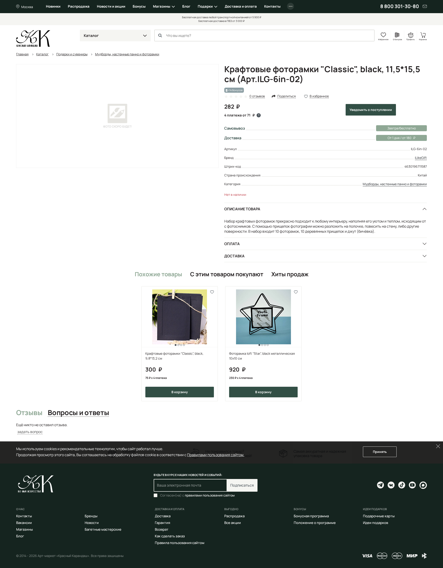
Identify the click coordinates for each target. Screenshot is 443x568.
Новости (92, 522)
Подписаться (242, 485)
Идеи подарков (375, 522)
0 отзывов (257, 96)
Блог (186, 6)
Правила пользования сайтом (179, 542)
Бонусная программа (311, 516)
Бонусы (139, 6)
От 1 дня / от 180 (393, 138)
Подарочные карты (379, 516)
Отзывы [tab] (29, 413)
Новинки (53, 6)
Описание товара (242, 208)
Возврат (161, 529)
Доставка (234, 256)
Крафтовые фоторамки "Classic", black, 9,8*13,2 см (174, 355)
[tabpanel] (221, 428)
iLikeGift (421, 157)
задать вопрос (30, 431)
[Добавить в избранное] (212, 292)
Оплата (232, 243)
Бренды (91, 516)
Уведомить (371, 109)
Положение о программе (315, 522)
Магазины (161, 6)
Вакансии (24, 522)
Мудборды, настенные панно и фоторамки (395, 184)
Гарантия (162, 522)
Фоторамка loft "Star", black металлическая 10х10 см (262, 355)
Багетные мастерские (103, 529)
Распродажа (79, 6)
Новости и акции (111, 6)
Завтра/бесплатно (401, 128)
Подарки (205, 6)
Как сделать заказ (170, 536)
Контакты (272, 6)
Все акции (232, 522)
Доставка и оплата (241, 6)
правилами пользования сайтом (210, 495)
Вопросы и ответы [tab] (78, 413)
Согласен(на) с (197, 495)
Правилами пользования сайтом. (215, 454)
